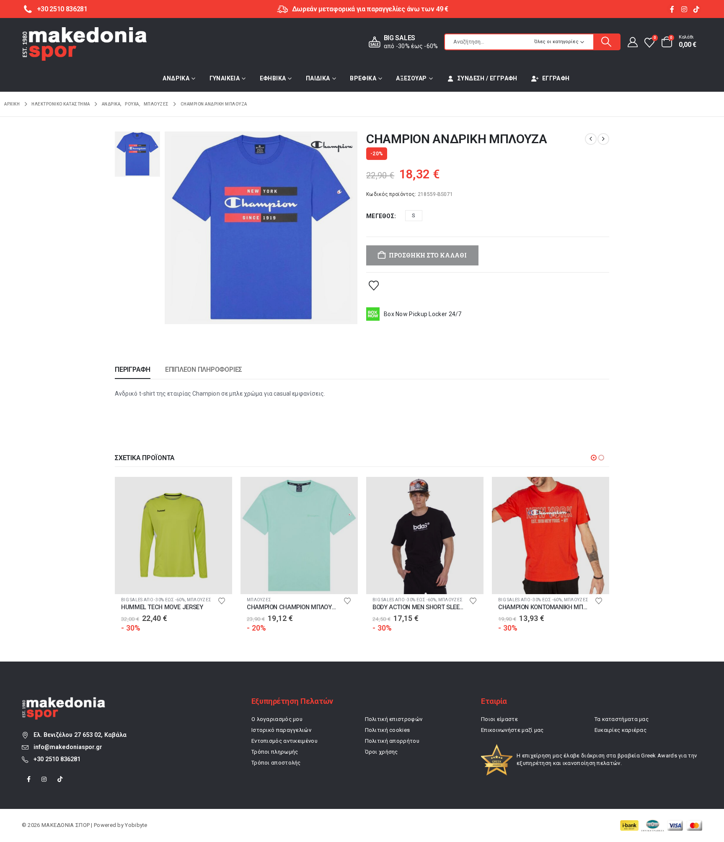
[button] (593, 458)
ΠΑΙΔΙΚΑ (318, 78)
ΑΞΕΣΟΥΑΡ (411, 78)
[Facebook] (672, 9)
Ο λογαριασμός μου (277, 719)
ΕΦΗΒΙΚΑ (273, 78)
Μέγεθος (380, 216)
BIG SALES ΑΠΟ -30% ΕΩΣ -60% (153, 599)
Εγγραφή (556, 78)
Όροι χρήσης (381, 752)
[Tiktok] (696, 9)
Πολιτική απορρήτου (392, 741)
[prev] (591, 139)
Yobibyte (136, 825)
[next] (603, 139)
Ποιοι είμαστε (499, 719)
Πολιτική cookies (387, 730)
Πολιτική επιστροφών (394, 719)
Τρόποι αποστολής (276, 763)
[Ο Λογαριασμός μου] (632, 41)
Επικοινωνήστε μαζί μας (512, 730)
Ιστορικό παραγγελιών (281, 730)
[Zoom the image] (64, 701)
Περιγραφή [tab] (132, 369)
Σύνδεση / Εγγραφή (487, 78)
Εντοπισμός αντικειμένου (284, 741)
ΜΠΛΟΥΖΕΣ (199, 599)
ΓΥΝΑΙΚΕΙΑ (224, 78)
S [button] (413, 216)
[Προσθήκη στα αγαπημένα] (373, 285)
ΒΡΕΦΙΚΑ (363, 78)
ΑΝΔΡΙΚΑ (176, 78)
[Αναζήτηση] (606, 41)
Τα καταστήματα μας (622, 719)
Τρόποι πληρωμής (274, 752)
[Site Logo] (84, 44)
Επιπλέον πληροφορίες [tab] (203, 369)
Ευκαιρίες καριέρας (620, 730)
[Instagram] (684, 9)
